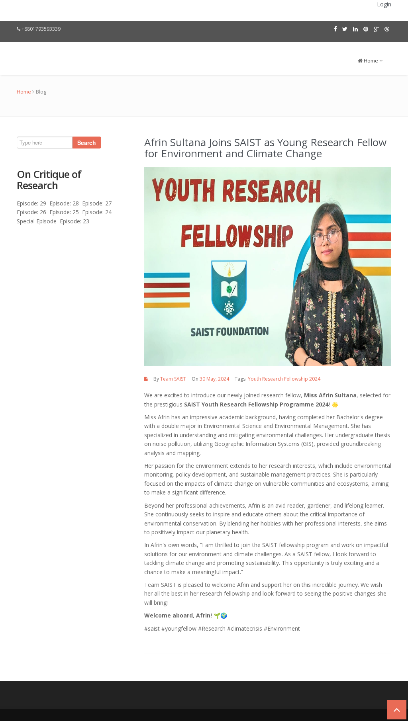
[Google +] (376, 29)
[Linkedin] (355, 29)
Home (371, 60)
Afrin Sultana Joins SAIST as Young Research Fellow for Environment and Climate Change (265, 148)
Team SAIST (173, 378)
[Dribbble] (386, 29)
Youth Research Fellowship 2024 (284, 378)
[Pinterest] (365, 29)
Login (384, 4)
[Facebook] (335, 29)
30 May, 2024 (214, 378)
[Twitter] (344, 29)
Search (86, 143)
